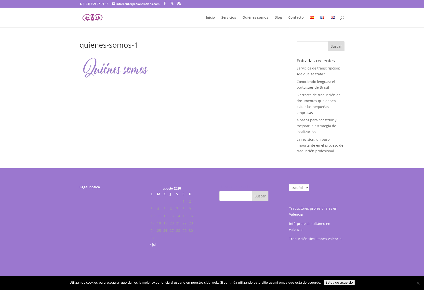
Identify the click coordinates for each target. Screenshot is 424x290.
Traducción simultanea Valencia (315, 238)
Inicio (210, 18)
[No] (417, 283)
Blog (278, 18)
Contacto (296, 18)
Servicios (228, 18)
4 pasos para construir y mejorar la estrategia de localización (316, 126)
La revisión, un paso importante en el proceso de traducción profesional (320, 145)
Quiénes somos (255, 18)
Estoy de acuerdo (339, 282)
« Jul (152, 244)
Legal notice (90, 187)
